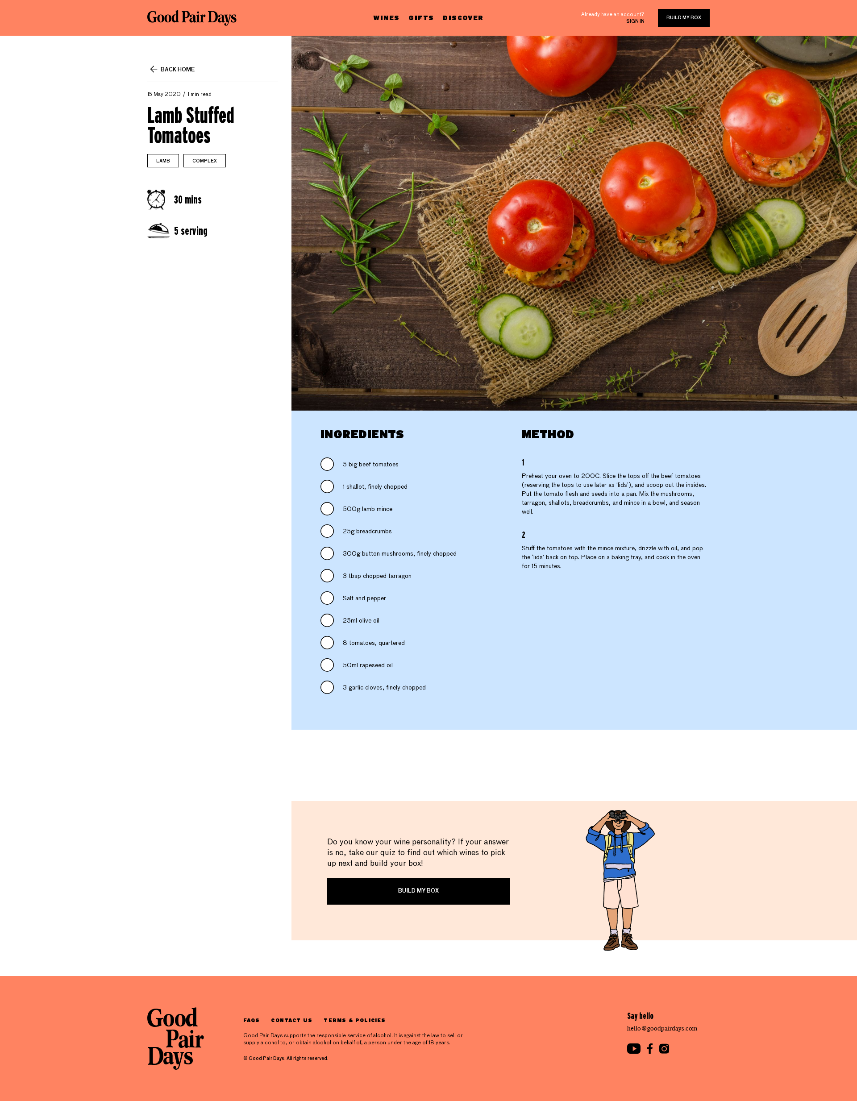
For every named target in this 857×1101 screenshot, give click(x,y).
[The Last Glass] (192, 18)
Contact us (291, 1020)
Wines (386, 17)
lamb (163, 161)
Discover (463, 17)
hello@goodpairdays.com (662, 1028)
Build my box (683, 18)
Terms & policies (355, 1020)
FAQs (251, 1020)
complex (204, 161)
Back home (178, 70)
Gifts (421, 17)
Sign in (635, 21)
